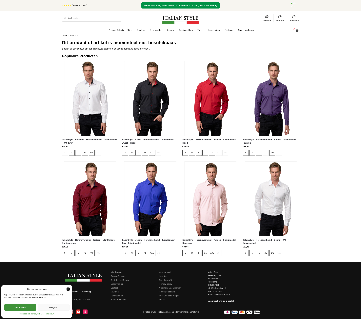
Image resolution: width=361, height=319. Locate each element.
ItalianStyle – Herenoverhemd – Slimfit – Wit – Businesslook (265, 241)
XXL (91, 153)
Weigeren (53, 307)
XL (85, 153)
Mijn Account (116, 272)
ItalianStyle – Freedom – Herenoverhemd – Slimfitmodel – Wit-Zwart (89, 141)
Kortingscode (116, 295)
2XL (272, 253)
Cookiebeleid (24, 314)
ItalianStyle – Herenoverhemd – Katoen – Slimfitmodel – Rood (209, 141)
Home (64, 35)
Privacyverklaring (38, 314)
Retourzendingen (167, 291)
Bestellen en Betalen (119, 280)
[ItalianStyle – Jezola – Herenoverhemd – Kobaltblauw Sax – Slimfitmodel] (150, 198)
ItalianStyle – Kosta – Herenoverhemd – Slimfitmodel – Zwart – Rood (149, 141)
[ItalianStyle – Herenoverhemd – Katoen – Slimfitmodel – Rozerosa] (210, 198)
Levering (163, 276)
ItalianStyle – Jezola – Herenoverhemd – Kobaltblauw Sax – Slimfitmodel (148, 241)
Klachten (114, 291)
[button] (68, 289)
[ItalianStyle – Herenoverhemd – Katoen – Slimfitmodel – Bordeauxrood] (90, 198)
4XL (225, 153)
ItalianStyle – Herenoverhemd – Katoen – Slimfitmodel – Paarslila (270, 141)
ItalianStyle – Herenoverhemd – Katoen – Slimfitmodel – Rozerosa (209, 241)
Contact (114, 288)
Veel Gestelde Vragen (169, 295)
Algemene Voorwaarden (170, 288)
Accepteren (20, 307)
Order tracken (116, 284)
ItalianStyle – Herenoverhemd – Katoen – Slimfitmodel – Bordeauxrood (89, 241)
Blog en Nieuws (117, 276)
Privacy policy (165, 284)
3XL (98, 153)
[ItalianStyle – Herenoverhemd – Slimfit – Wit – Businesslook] (271, 198)
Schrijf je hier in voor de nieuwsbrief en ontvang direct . (181, 5)
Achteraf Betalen (118, 299)
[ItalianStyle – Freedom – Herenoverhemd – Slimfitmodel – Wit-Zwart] (90, 98)
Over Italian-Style (167, 280)
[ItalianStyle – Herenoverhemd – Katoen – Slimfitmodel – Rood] (210, 98)
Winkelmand (164, 272)
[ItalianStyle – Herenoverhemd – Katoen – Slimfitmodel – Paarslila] (271, 98)
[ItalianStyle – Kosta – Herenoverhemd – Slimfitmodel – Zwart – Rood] (150, 98)
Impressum (50, 314)
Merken (162, 299)
